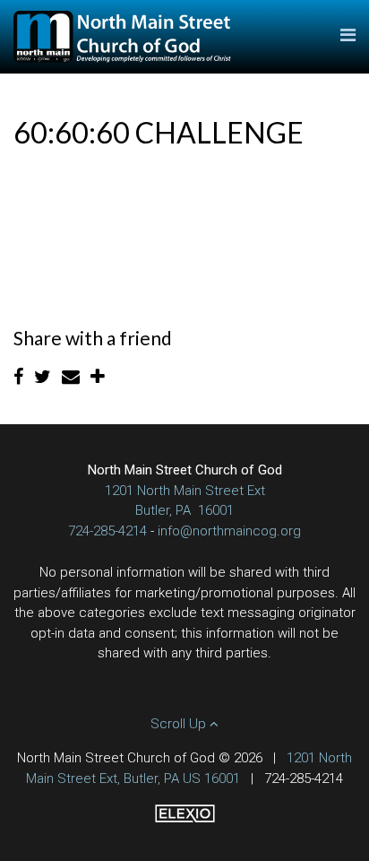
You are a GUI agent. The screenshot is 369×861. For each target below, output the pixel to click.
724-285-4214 (107, 531)
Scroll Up (180, 724)
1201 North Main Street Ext (185, 491)
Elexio (185, 813)
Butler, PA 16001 (184, 510)
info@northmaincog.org (229, 531)
